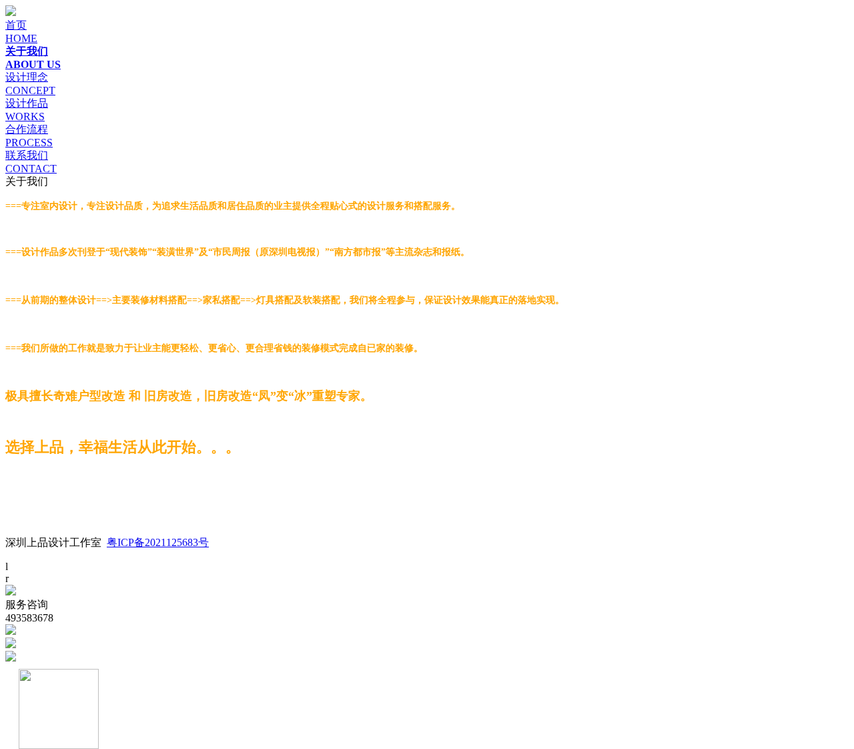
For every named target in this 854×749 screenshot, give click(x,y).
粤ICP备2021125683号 (158, 542)
